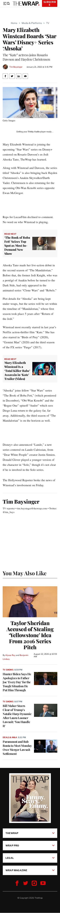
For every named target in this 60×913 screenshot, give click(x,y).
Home (14, 23)
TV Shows (8, 669)
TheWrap (12, 833)
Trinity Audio (34, 132)
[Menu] (6, 4)
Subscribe (50, 3)
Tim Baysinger (15, 67)
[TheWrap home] (26, 4)
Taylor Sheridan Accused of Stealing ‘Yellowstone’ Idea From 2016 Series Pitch (30, 635)
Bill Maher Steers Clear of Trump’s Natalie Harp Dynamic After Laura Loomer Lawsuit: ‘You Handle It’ (17, 716)
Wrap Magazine (16, 870)
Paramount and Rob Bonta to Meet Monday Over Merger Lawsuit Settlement (17, 748)
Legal (10, 857)
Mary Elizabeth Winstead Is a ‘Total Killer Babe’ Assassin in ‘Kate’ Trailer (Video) (17, 371)
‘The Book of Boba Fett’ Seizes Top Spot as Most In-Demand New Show (17, 245)
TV (47, 23)
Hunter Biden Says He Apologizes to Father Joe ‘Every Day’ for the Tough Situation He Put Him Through (17, 682)
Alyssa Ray (10, 655)
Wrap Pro (12, 845)
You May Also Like (24, 573)
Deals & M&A (10, 737)
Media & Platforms (32, 23)
